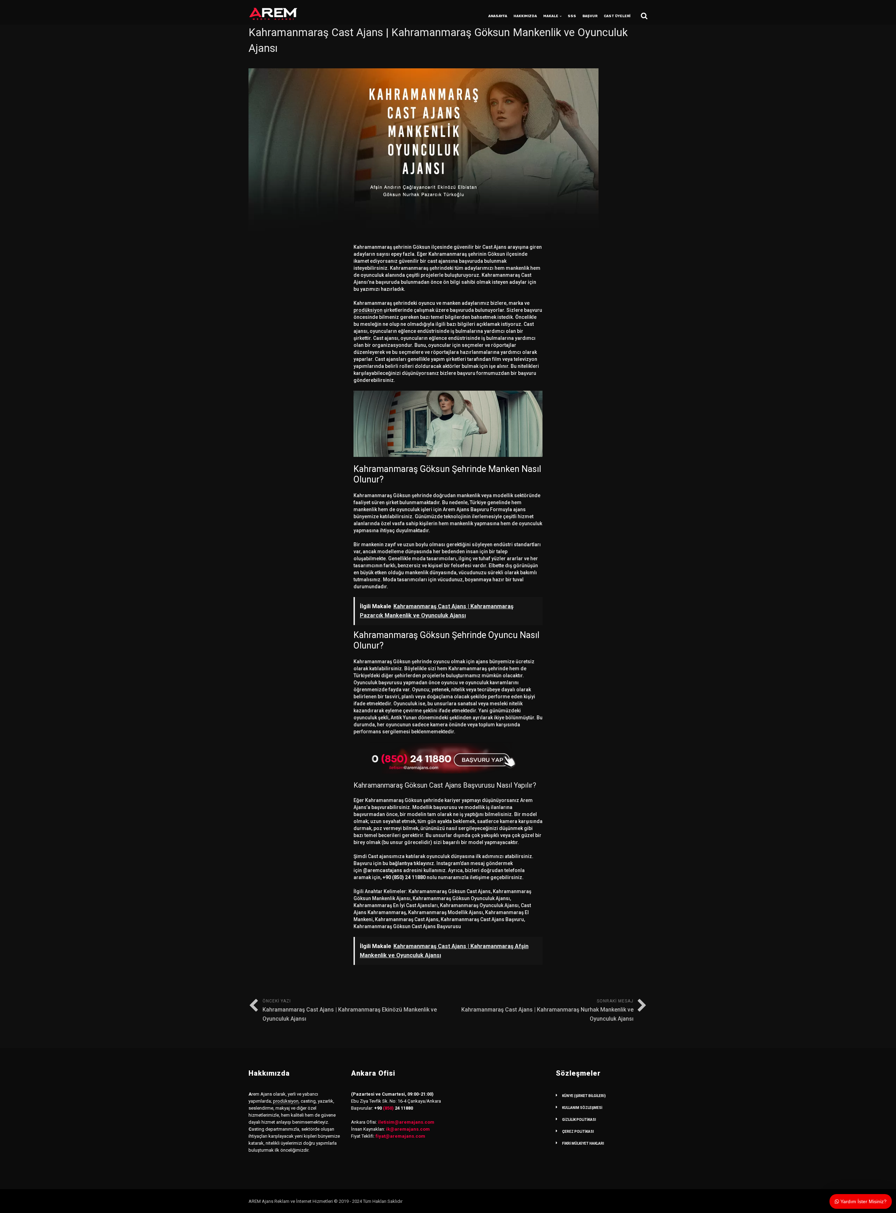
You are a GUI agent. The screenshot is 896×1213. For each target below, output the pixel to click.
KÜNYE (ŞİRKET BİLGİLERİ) (584, 1096)
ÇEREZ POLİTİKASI (578, 1131)
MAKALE (550, 16)
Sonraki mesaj (547, 1010)
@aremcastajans (382, 870)
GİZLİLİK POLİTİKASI (579, 1120)
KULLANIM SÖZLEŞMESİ (582, 1108)
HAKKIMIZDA (525, 16)
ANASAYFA (497, 16)
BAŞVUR (589, 16)
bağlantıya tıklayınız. (412, 863)
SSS (572, 16)
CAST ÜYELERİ (617, 16)
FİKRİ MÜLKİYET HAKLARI (583, 1143)
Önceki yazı (349, 1010)
